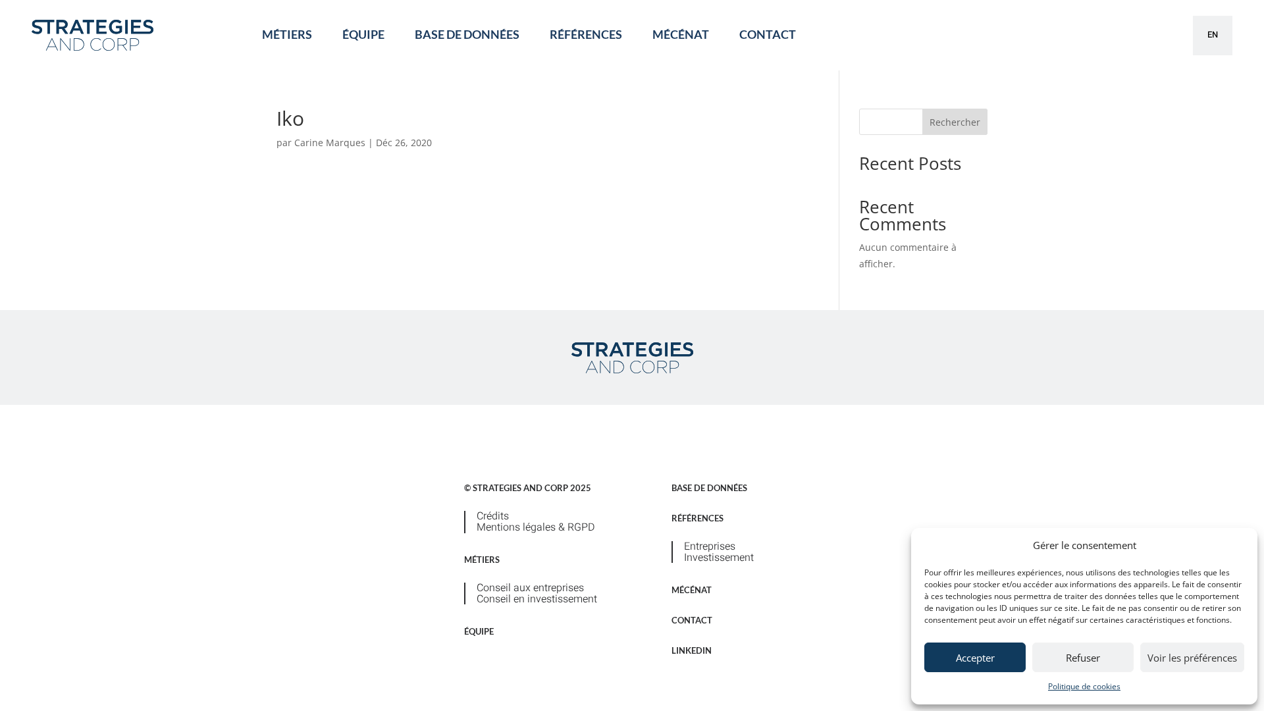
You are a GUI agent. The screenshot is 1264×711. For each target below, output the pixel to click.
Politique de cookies (1084, 686)
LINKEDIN (692, 650)
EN (1212, 34)
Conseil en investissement (537, 599)
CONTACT (767, 34)
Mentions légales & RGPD (536, 527)
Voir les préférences (1192, 657)
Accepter (975, 657)
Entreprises (709, 546)
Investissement (719, 558)
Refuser (1083, 657)
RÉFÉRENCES (586, 34)
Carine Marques (329, 142)
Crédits (493, 516)
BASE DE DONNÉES (467, 34)
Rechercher (955, 122)
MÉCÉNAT (680, 34)
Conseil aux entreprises (530, 588)
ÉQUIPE (363, 34)
